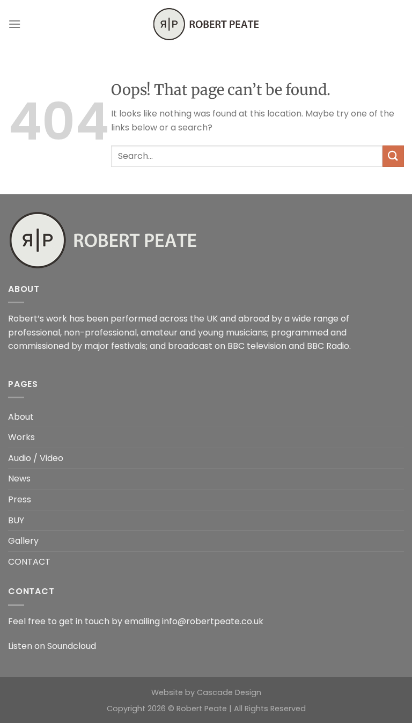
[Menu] (14, 24)
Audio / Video (35, 458)
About (21, 417)
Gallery (23, 541)
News (19, 478)
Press (19, 499)
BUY (16, 520)
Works (21, 437)
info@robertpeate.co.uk (212, 621)
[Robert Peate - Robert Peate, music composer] (206, 24)
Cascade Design (229, 692)
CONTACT (29, 562)
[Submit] (393, 155)
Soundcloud (71, 646)
